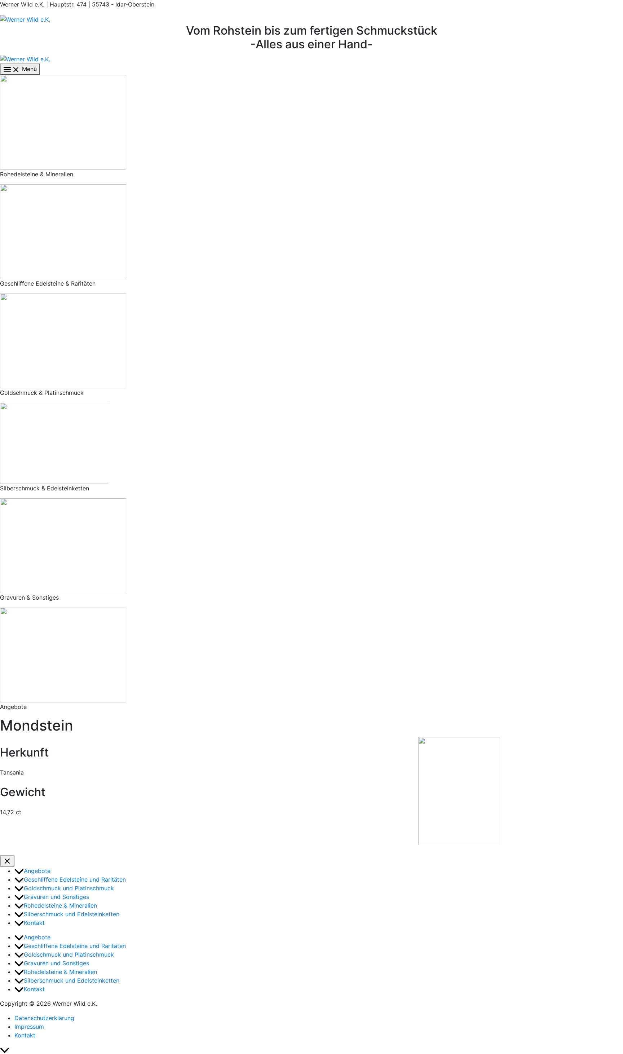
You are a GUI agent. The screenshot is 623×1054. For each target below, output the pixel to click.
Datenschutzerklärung (44, 1018)
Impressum (29, 1026)
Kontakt (24, 1035)
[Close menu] (7, 861)
